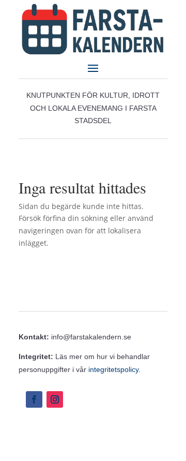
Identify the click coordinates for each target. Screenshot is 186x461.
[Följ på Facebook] (34, 399)
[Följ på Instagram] (55, 399)
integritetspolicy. (114, 369)
